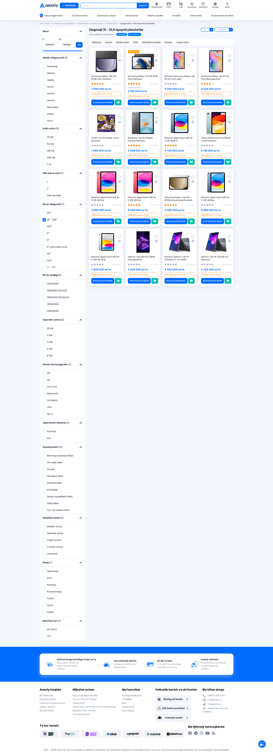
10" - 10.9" (133, 34)
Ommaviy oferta (81, 714)
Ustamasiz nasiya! (106, 15)
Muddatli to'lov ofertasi (84, 710)
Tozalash (122, 34)
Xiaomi (108, 42)
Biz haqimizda (46, 695)
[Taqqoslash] (119, 60)
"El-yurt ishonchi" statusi (85, 699)
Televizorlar (196, 15)
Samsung (52, 66)
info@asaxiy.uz (215, 699)
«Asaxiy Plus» (79, 703)
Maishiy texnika (155, 15)
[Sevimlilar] (119, 56)
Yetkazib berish (173, 717)
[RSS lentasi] (213, 733)
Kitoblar (176, 15)
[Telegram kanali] (196, 733)
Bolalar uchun (122, 42)
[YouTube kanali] (207, 733)
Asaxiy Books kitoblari (222, 15)
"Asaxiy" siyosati (47, 706)
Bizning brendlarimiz (132, 695)
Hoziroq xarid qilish (102, 102)
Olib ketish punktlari (173, 708)
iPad (136, 42)
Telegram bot (214, 704)
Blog (124, 703)
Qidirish (143, 5)
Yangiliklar (127, 699)
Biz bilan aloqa (47, 710)
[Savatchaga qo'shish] (118, 102)
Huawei (168, 42)
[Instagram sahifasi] (201, 733)
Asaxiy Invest (128, 706)
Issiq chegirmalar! (53, 15)
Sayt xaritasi (128, 710)
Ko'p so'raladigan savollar (85, 695)
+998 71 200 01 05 (216, 695)
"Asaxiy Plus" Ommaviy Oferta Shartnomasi (94, 706)
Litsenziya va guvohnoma (52, 703)
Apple (50, 80)
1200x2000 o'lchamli (151, 42)
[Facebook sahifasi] (190, 733)
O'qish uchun (182, 42)
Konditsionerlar (80, 15)
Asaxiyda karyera (48, 699)
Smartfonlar (132, 15)
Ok (79, 44)
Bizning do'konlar (173, 699)
